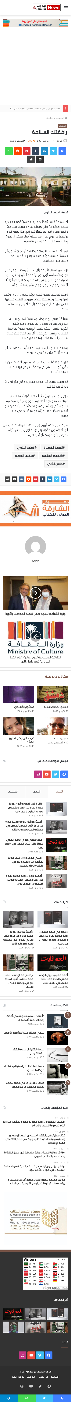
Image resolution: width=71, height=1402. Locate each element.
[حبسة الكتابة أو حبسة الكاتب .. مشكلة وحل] (57, 1055)
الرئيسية (60, 118)
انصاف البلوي (25, 447)
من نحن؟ (43, 1377)
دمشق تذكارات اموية (56, 707)
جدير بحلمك (61, 738)
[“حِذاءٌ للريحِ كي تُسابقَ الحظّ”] (18, 725)
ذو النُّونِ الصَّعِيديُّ (24, 707)
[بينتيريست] (35, 479)
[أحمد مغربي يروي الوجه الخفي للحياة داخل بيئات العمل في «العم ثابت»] (56, 845)
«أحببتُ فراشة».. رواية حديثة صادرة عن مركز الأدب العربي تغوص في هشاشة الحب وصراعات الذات (24, 825)
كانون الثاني (55, 463)
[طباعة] (7, 479)
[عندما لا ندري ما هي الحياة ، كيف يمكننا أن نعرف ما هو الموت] (57, 1088)
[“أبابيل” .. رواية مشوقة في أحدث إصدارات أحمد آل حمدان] (57, 1021)
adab (59, 141)
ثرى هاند (24, 1371)
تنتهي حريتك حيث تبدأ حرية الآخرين (24, 1032)
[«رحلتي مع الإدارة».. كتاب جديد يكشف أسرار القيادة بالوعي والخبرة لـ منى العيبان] (56, 863)
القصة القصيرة (53, 447)
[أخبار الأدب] (46, 8)
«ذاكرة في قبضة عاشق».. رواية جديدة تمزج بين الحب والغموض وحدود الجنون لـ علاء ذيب (25, 807)
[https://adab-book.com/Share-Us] (35, 23)
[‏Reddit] (28, 479)
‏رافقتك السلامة (52, 455)
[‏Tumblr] (42, 479)
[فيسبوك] (63, 479)
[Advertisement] (35, 68)
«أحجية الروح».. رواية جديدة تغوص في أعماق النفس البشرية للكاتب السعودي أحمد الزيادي (24, 879)
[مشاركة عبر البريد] (14, 479)
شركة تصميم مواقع (40, 1371)
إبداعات (50, 118)
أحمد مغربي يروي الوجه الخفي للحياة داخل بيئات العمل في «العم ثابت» (24, 843)
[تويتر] (56, 479)
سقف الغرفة (24, 455)
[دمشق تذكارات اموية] (52, 694)
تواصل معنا (18, 1377)
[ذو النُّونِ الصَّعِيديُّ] (18, 694)
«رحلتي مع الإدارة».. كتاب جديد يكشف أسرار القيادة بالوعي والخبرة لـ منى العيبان (25, 861)
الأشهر (37, 791)
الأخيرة (59, 791)
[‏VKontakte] (21, 479)
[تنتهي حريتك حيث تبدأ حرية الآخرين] (57, 1038)
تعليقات (13, 791)
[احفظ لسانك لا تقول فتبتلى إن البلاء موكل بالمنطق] (57, 1071)
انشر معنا (31, 1377)
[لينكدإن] (49, 479)
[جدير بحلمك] (52, 725)
